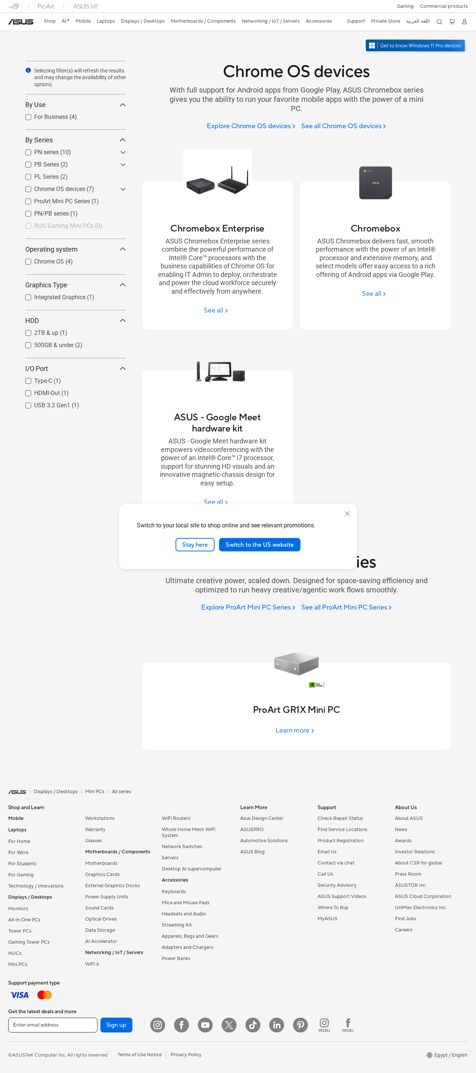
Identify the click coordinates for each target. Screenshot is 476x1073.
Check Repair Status (340, 818)
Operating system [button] (51, 249)
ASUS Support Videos (342, 896)
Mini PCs (18, 964)
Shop (50, 21)
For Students (22, 864)
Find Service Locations (342, 830)
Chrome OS (40, 259)
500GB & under (45, 343)
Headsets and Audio (184, 914)
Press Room (408, 874)
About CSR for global (418, 863)
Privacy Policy (186, 1055)
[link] (20, 22)
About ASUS (409, 818)
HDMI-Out (38, 391)
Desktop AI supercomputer (192, 869)
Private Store (385, 21)
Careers (403, 930)
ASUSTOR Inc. (411, 885)
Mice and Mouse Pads (186, 903)
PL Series (37, 174)
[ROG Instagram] (324, 1025)
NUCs (15, 953)
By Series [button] (39, 140)
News (401, 830)
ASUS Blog (252, 852)
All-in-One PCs (24, 920)
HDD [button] (32, 320)
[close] (347, 513)
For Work (18, 853)
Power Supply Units (106, 897)
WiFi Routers (176, 818)
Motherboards (101, 863)
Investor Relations (415, 852)
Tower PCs (20, 931)
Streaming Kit (177, 925)
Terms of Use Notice (140, 1055)
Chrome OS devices (50, 187)
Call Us (325, 874)
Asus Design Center (261, 818)
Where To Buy (333, 908)
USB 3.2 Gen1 (43, 403)
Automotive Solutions (264, 841)
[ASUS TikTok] (252, 1025)
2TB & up (37, 330)
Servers (170, 858)
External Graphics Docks (112, 886)
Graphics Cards (102, 875)
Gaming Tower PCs (29, 942)
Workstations (100, 818)
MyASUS (328, 919)
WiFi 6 (92, 964)
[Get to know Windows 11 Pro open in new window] (416, 46)
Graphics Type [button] (46, 285)
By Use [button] (35, 105)
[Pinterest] (300, 1025)
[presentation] (28, 70)
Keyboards (174, 892)
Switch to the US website (260, 544)
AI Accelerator (101, 941)
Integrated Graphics (51, 295)
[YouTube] (205, 1025)
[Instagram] (157, 1025)
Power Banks (176, 959)
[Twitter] (229, 1025)
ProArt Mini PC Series (53, 199)
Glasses (93, 841)
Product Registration (341, 841)
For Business (42, 115)
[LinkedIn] (276, 1025)
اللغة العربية (418, 21)
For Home (19, 841)
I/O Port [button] (36, 368)
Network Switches (182, 847)
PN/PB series (42, 211)
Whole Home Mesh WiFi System (188, 832)
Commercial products (444, 6)
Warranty (95, 830)
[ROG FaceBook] (348, 1025)
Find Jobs (405, 919)
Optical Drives (101, 919)
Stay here (195, 544)
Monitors (18, 909)
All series (121, 792)
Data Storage (100, 930)
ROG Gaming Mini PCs (54, 223)
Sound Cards (99, 908)
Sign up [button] (116, 1025)
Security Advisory (337, 885)
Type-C (34, 378)
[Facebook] (181, 1025)
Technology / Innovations (36, 886)
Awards (403, 841)
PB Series (37, 162)
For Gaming (21, 875)
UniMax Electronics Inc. (421, 908)
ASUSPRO (252, 830)
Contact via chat (336, 863)
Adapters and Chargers (187, 947)
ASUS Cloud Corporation (423, 896)
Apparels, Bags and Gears (190, 936)
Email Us (327, 852)
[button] (405, 6)
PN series (37, 150)
